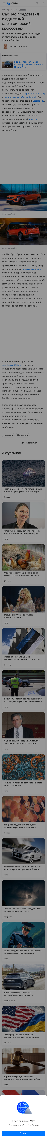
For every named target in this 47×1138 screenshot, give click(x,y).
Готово (23, 1133)
